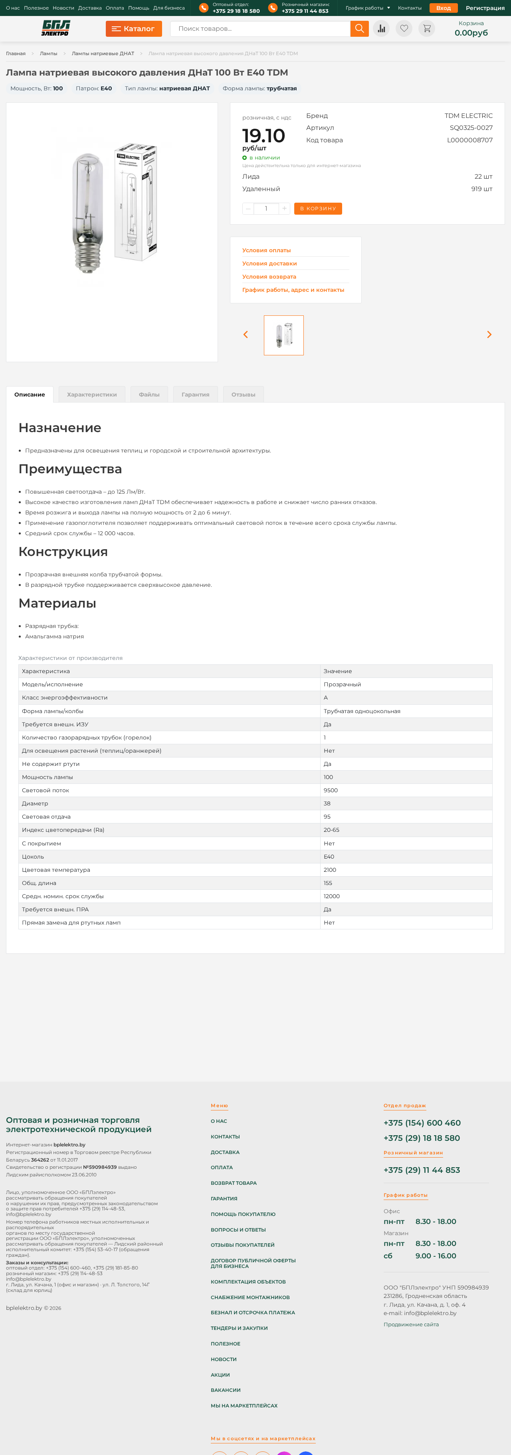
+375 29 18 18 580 (236, 11)
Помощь (138, 8)
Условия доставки (269, 263)
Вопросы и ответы (238, 1230)
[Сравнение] (381, 28)
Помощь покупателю (243, 1214)
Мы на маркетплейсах (244, 1406)
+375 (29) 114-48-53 (101, 1209)
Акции (220, 1375)
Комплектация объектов (248, 1282)
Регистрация (485, 8)
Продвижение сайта (411, 1324)
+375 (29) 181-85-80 (115, 1268)
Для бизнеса (169, 8)
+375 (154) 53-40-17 (95, 1249)
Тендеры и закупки (239, 1328)
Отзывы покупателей (243, 1245)
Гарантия (224, 1199)
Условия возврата (269, 276)
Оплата (115, 8)
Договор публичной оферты (253, 1261)
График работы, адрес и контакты (293, 290)
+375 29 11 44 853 (305, 11)
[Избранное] (404, 28)
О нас (13, 8)
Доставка (90, 8)
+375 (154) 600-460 (68, 1268)
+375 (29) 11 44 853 (422, 1170)
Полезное (36, 8)
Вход (443, 8)
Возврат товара (234, 1183)
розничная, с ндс (266, 117)
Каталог (139, 28)
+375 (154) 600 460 (422, 1123)
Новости (63, 8)
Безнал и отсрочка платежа (253, 1312)
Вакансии (226, 1390)
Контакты (410, 8)
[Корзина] (426, 28)
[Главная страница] (56, 29)
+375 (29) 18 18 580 (422, 1138)
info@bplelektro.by (28, 1214)
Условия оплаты (266, 250)
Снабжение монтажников (250, 1297)
